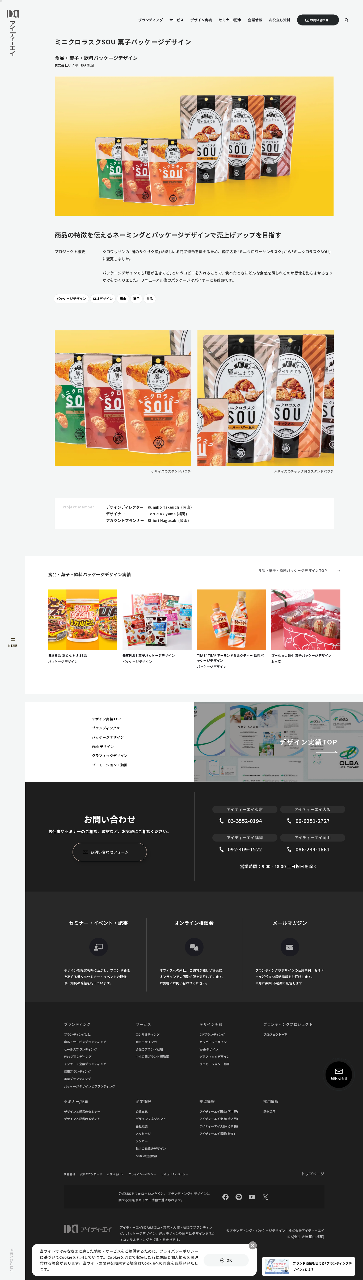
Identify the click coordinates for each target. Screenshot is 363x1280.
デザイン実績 (211, 1024)
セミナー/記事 (76, 1101)
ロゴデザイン (103, 298)
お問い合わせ (115, 1174)
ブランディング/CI (107, 727)
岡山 (123, 298)
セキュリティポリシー (174, 1174)
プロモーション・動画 (110, 764)
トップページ (312, 1173)
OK (229, 1260)
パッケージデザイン (71, 298)
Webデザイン (103, 746)
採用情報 (271, 1101)
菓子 (136, 298)
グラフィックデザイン (110, 755)
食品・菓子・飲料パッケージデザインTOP (292, 570)
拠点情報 (207, 1101)
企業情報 (143, 1101)
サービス (143, 1024)
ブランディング (77, 1024)
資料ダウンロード (91, 1174)
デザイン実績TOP (106, 718)
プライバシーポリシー (142, 1174)
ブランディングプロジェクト (288, 1024)
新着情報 (69, 1174)
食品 (149, 298)
